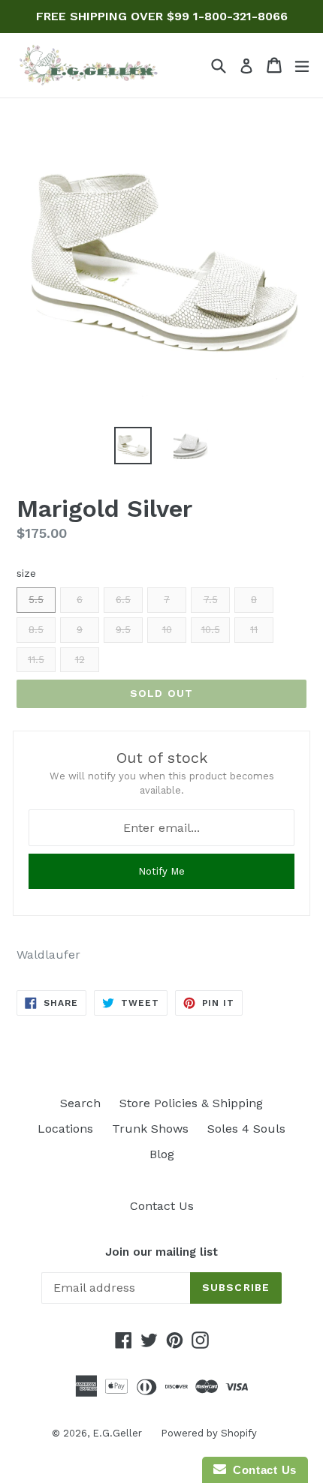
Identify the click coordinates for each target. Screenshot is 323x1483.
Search (80, 1103)
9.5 (123, 629)
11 (254, 629)
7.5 (211, 599)
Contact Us (162, 1206)
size (26, 573)
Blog (161, 1154)
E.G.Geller (117, 1433)
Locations (65, 1128)
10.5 (210, 629)
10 (167, 629)
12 (80, 659)
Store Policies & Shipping (191, 1103)
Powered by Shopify (209, 1433)
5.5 (36, 599)
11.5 (36, 659)
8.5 (36, 629)
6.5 (123, 599)
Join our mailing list (161, 1252)
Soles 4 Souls (246, 1128)
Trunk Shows (150, 1128)
